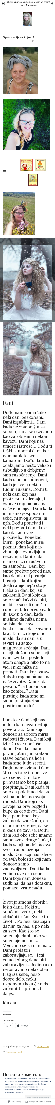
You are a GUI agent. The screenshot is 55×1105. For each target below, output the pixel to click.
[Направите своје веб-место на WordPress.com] (27, 3)
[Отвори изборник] (4, 171)
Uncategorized (14, 1052)
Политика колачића (14, 1092)
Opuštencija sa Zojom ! (18, 37)
